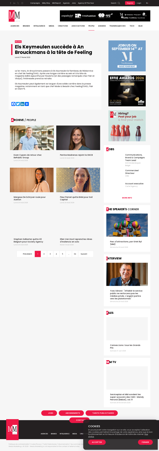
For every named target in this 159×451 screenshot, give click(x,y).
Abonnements (73, 413)
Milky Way (46, 3)
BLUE (140, 26)
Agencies (15, 26)
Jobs (74, 3)
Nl (147, 3)
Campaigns (35, 3)
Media (51, 26)
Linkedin (14, 3)
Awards (102, 26)
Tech (132, 26)
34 (75, 254)
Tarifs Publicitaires (103, 413)
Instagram (22, 3)
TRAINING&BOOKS (117, 26)
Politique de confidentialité (19, 444)
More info (127, 198)
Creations (63, 26)
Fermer (145, 442)
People (91, 26)
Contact (81, 420)
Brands (26, 26)
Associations (78, 26)
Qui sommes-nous (78, 444)
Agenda (66, 3)
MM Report (56, 3)
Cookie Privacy (35, 444)
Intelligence (39, 26)
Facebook (10, 3)
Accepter (97, 442)
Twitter (18, 3)
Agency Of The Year (86, 3)
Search (113, 3)
